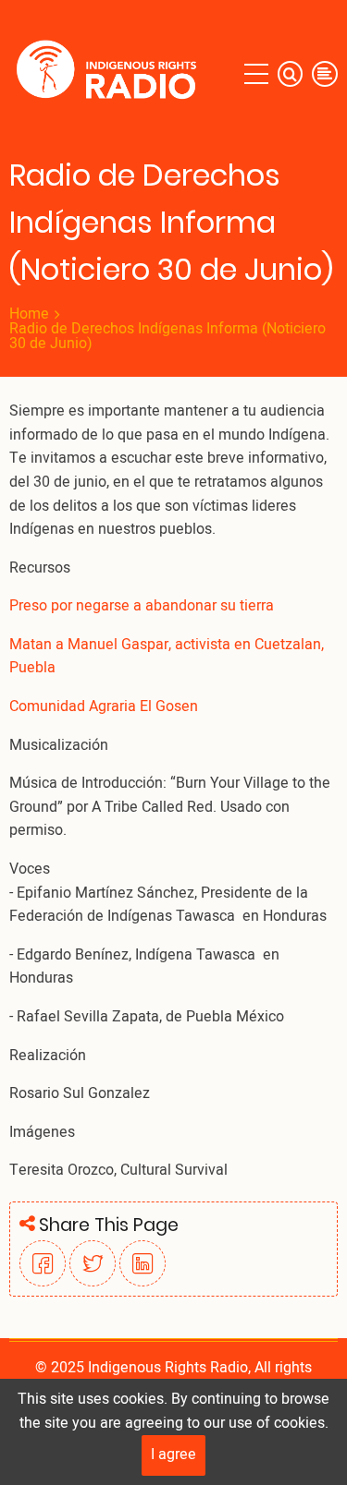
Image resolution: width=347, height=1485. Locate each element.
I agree (173, 1454)
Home (29, 314)
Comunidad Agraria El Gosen (103, 706)
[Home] (110, 73)
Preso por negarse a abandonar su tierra (143, 606)
